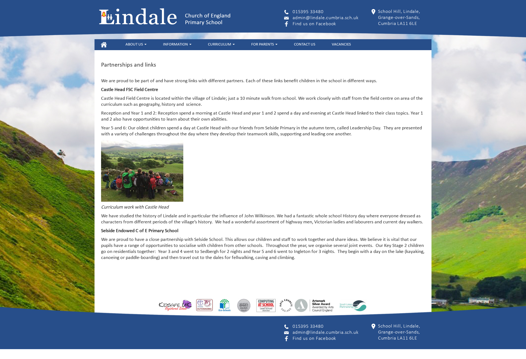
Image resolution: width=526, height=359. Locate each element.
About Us (134, 44)
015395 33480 (308, 12)
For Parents (263, 44)
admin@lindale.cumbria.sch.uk (325, 18)
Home (103, 44)
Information (176, 44)
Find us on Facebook (314, 24)
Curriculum (220, 44)
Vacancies (341, 44)
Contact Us (304, 44)
